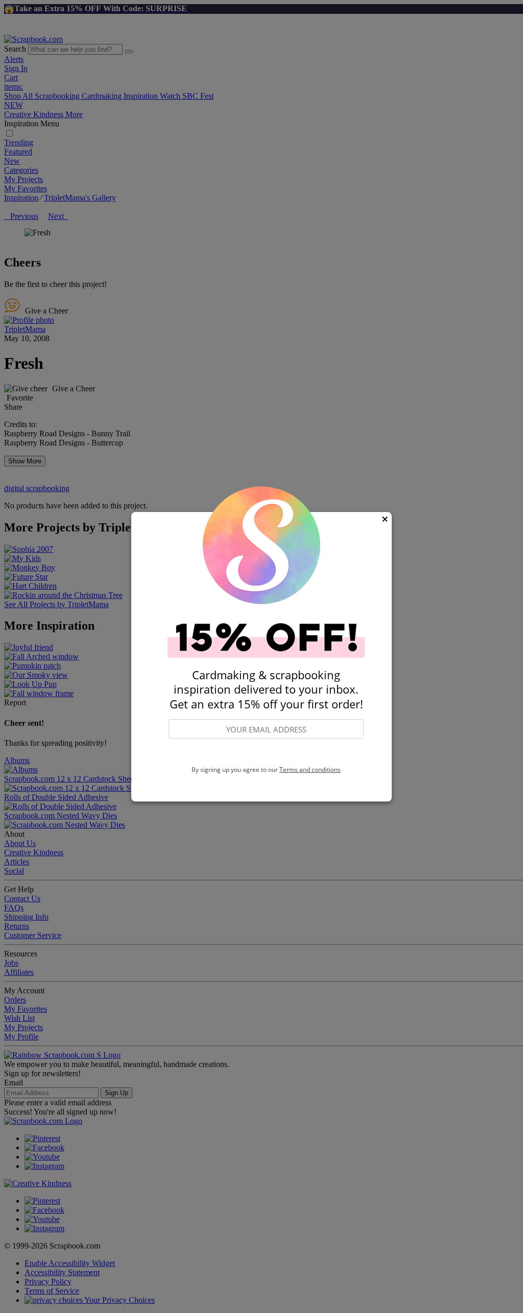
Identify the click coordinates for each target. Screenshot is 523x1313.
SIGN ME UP (266, 752)
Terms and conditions (310, 769)
